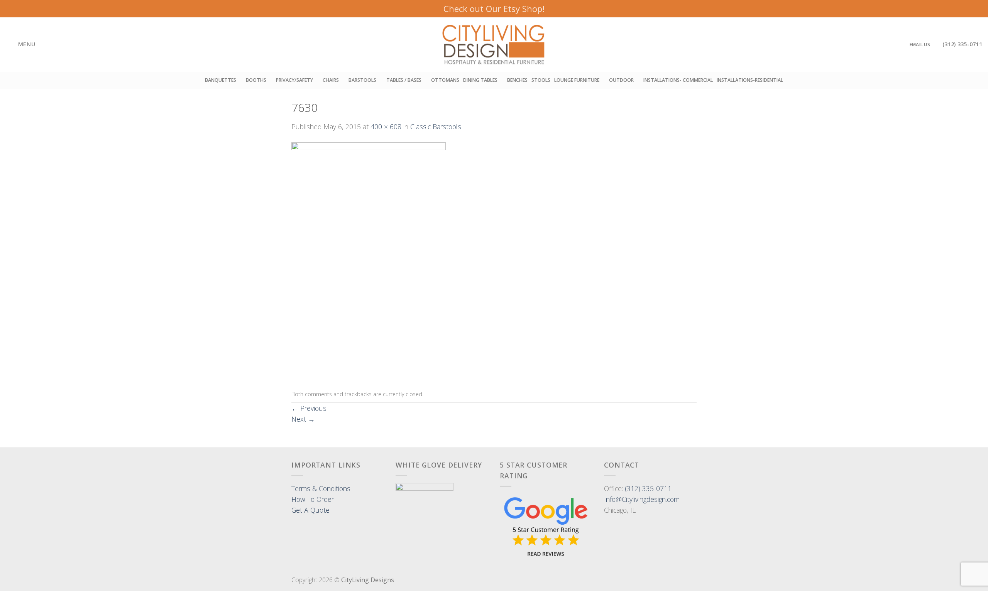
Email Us (920, 44)
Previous (309, 408)
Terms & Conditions (320, 488)
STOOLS (540, 80)
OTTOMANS (445, 80)
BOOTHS (256, 80)
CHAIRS (331, 80)
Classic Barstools (435, 126)
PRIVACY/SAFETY (294, 80)
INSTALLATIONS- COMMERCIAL (678, 80)
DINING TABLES (480, 80)
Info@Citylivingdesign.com (642, 499)
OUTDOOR (621, 80)
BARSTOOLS (362, 80)
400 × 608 (385, 126)
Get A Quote (310, 510)
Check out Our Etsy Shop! (494, 8)
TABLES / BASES (403, 80)
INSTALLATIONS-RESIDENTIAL (750, 80)
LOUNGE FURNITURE (576, 80)
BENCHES (517, 80)
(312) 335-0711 (648, 488)
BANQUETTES (220, 80)
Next (303, 419)
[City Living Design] (494, 44)
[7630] (368, 258)
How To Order (312, 499)
